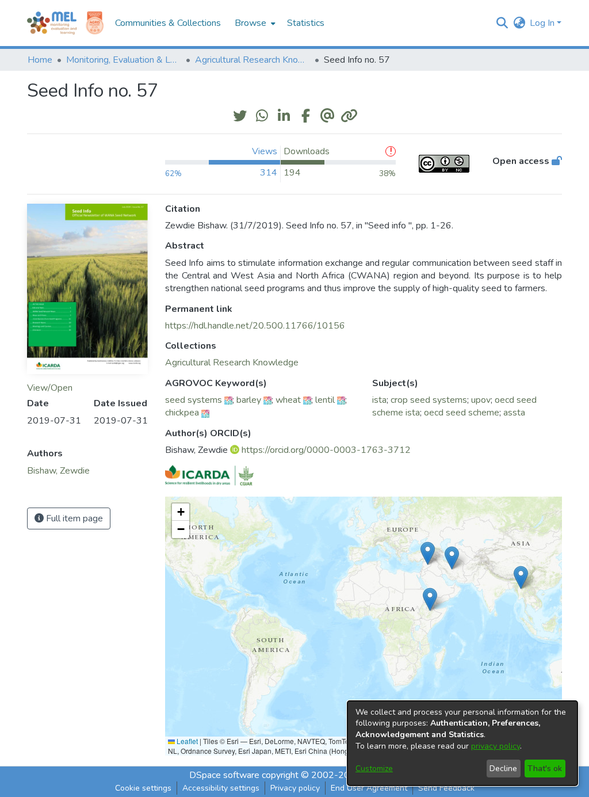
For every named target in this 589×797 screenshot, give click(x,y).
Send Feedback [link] (446, 788)
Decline (503, 768)
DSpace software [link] (224, 775)
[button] (502, 23)
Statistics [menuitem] (305, 23)
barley (248, 400)
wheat (288, 400)
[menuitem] (254, 23)
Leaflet (186, 741)
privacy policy (495, 746)
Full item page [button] (73, 518)
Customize (374, 768)
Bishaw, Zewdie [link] (58, 470)
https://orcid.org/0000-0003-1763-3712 (326, 450)
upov (481, 400)
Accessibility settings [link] (220, 788)
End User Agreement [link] (369, 788)
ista (379, 400)
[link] (232, 362)
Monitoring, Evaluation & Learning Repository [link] (123, 60)
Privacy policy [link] (295, 788)
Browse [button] (250, 23)
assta (514, 412)
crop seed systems (429, 400)
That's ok (544, 768)
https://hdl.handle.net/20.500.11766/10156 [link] (255, 325)
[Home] (52, 23)
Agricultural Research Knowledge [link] (252, 60)
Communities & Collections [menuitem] (168, 23)
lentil (325, 400)
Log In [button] (543, 23)
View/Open (49, 388)
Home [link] (40, 60)
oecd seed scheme (461, 412)
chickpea (182, 412)
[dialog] (462, 743)
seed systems (193, 400)
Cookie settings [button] (143, 788)
